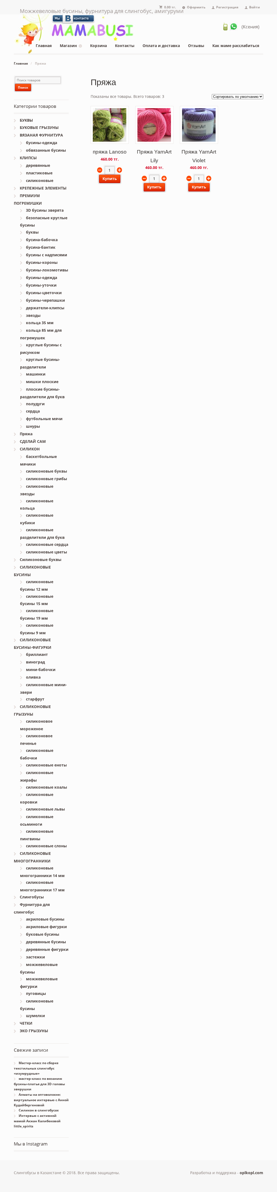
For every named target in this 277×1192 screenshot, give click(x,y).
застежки (35, 956)
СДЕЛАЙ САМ (33, 441)
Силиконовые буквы (40, 559)
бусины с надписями (46, 254)
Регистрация (227, 7)
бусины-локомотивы (47, 270)
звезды (33, 315)
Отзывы (196, 45)
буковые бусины (42, 934)
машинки (35, 374)
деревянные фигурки (47, 949)
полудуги (35, 403)
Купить (110, 178)
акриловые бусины (45, 919)
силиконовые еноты (46, 765)
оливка (33, 677)
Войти (254, 7)
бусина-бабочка (42, 239)
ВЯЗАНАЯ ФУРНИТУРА (41, 135)
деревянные (38, 165)
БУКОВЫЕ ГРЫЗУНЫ (39, 127)
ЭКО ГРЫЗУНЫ (34, 1030)
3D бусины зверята (45, 210)
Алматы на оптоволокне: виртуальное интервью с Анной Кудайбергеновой (41, 1099)
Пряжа (26, 433)
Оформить (196, 7)
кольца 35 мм (40, 322)
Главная (44, 45)
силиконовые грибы (46, 478)
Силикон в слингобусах (39, 1110)
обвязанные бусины (46, 150)
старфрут (35, 699)
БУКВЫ (26, 120)
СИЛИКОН (30, 448)
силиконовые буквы (46, 471)
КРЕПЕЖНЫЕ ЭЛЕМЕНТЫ (43, 188)
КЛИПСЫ (28, 157)
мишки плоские (42, 381)
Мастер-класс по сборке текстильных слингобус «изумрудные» (36, 1068)
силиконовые (39, 180)
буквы (32, 232)
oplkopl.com (251, 1172)
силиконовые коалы (46, 787)
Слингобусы (32, 896)
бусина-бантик (40, 247)
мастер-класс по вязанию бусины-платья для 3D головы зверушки (39, 1083)
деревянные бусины (46, 941)
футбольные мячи (44, 418)
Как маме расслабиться (235, 45)
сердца (33, 411)
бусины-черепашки (45, 300)
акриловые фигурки (46, 926)
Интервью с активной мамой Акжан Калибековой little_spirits (37, 1120)
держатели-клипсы (45, 307)
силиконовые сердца (47, 544)
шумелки (35, 1015)
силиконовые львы (45, 809)
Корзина (98, 45)
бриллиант (37, 654)
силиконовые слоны (46, 845)
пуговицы (36, 993)
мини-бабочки (40, 669)
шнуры (33, 426)
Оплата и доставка (161, 45)
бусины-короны (42, 262)
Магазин (68, 45)
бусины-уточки (41, 285)
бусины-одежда (41, 142)
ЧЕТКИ (26, 1023)
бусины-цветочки (44, 292)
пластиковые (39, 172)
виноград (35, 662)
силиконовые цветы (46, 552)
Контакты (124, 45)
